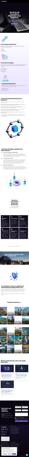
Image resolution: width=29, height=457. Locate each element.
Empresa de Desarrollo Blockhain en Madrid (5, 445)
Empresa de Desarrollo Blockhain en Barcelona (5, 446)
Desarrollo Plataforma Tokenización (15, 433)
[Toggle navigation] (23, 1)
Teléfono (16, 408)
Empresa (23, 405)
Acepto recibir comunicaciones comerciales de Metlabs (22, 419)
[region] (9, 451)
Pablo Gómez (2, 373)
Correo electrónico (24, 408)
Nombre (16, 405)
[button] (27, 455)
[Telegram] (3, 429)
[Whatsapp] (7, 429)
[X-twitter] (5, 429)
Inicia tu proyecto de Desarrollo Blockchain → (14, 246)
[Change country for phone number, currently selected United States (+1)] (16, 410)
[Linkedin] (1, 429)
